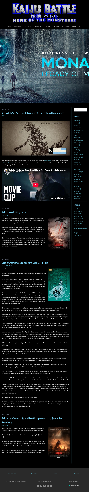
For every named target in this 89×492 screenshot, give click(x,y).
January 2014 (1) (77, 198)
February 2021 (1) (78, 135)
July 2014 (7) (77, 186)
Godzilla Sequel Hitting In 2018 (14, 212)
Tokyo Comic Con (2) (78, 235)
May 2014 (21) (77, 191)
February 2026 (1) (78, 120)
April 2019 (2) (77, 152)
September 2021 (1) (78, 130)
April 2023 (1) (77, 125)
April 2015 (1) (77, 179)
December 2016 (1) (78, 172)
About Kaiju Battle (11, 473)
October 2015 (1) (78, 176)
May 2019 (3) (77, 150)
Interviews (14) (77, 226)
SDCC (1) (76, 233)
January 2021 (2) (77, 137)
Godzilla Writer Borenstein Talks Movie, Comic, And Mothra (25, 263)
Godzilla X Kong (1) (78, 223)
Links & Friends (33, 473)
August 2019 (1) (77, 142)
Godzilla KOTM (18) (78, 216)
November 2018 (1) (78, 157)
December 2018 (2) (78, 154)
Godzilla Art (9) (77, 213)
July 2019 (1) (77, 145)
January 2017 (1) (77, 169)
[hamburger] (5, 2)
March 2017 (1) (77, 164)
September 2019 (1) (78, 140)
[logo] (44, 12)
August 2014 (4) (77, 184)
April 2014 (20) (77, 193)
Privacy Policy (77, 473)
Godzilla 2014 (5, 116)
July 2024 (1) (77, 123)
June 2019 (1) (77, 147)
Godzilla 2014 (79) (78, 211)
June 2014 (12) (77, 189)
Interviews (11, 265)
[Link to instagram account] (48, 486)
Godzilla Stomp (47, 160)
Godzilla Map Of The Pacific (8, 163)
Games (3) (76, 209)
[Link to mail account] (51, 486)
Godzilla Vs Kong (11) (78, 221)
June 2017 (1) (77, 162)
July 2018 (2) (77, 159)
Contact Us (55, 473)
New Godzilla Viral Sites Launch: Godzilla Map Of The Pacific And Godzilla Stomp (33, 113)
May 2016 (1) (77, 174)
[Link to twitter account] (41, 486)
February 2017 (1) (78, 167)
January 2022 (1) (77, 128)
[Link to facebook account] (38, 486)
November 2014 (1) (78, 181)
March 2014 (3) (77, 196)
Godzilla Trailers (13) (78, 218)
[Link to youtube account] (44, 486)
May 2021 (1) (77, 132)
